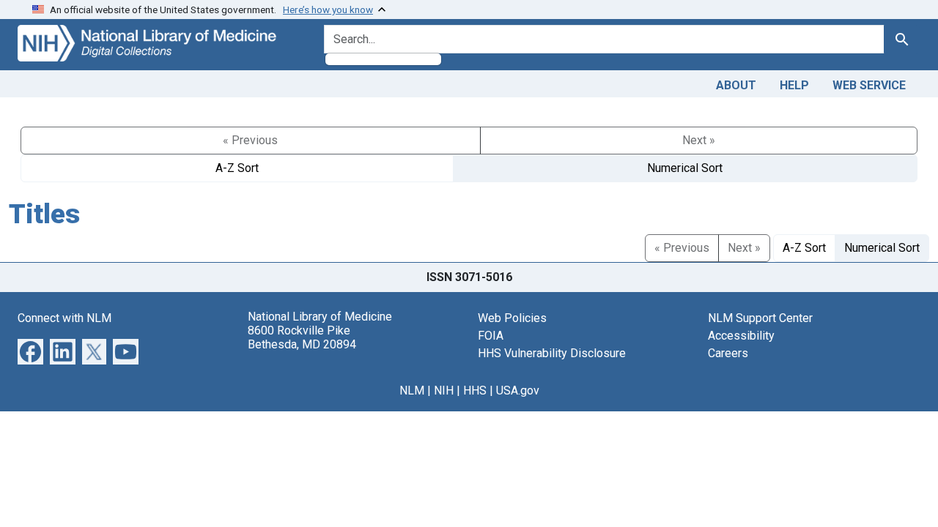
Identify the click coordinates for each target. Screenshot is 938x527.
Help (794, 85)
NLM (411, 390)
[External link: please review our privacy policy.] (30, 350)
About (736, 85)
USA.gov (517, 390)
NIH (444, 390)
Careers (728, 353)
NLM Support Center (760, 318)
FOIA (490, 336)
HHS (475, 390)
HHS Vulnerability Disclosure (552, 353)
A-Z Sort (237, 168)
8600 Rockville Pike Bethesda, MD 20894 (302, 337)
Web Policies (512, 318)
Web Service (869, 85)
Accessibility (741, 336)
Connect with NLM (64, 318)
